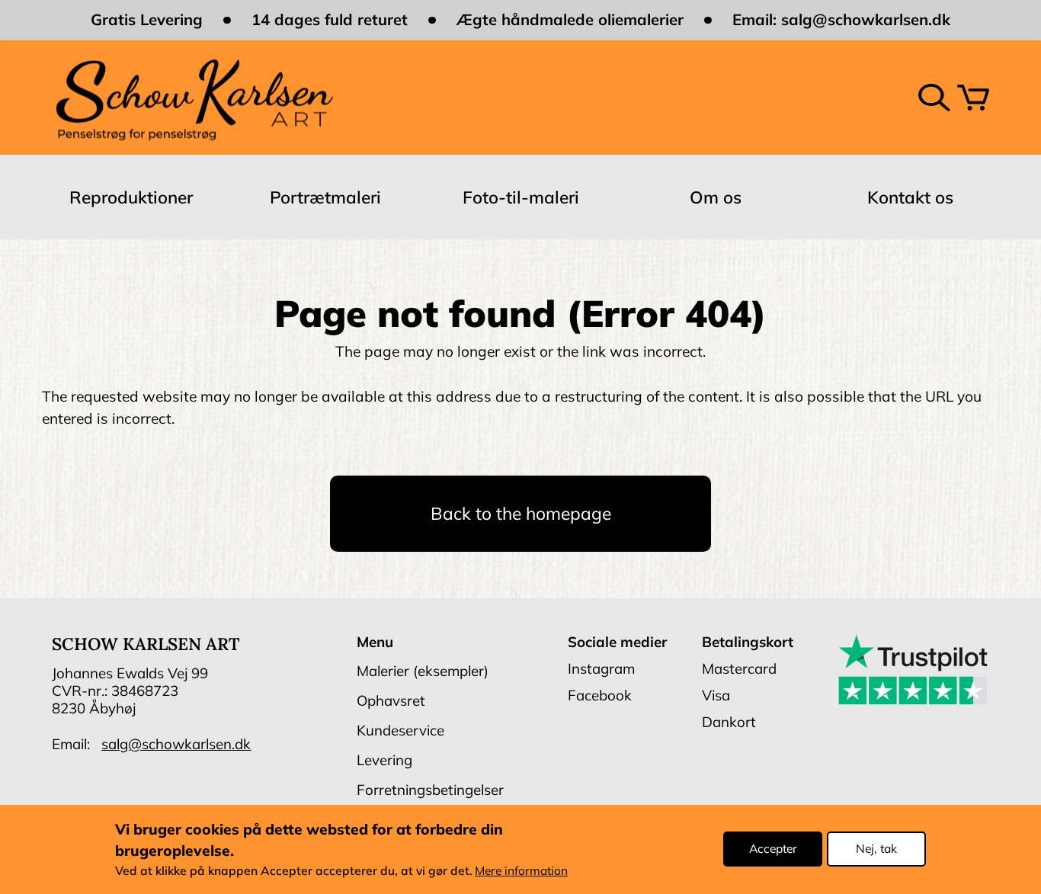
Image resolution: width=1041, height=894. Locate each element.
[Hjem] (193, 97)
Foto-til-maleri (521, 197)
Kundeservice (400, 730)
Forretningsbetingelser (430, 789)
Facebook (600, 695)
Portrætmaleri (325, 197)
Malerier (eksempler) (422, 671)
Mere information (521, 871)
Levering (384, 760)
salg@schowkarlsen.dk (865, 19)
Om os (716, 197)
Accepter (773, 849)
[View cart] (973, 97)
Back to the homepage (521, 513)
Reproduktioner (131, 197)
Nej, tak (876, 849)
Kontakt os (910, 197)
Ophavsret (391, 700)
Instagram (601, 668)
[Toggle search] (934, 97)
